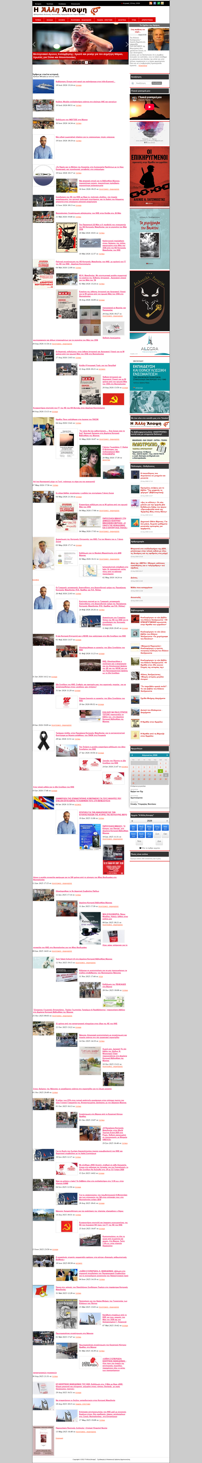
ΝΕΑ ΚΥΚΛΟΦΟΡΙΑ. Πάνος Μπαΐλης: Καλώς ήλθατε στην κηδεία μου (115, 916)
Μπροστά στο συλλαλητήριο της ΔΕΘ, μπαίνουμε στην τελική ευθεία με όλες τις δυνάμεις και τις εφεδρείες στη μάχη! (149, 551)
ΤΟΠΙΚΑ (38, 20)
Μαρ (149, 828)
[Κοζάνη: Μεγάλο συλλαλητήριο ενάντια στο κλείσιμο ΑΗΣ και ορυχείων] (43, 111)
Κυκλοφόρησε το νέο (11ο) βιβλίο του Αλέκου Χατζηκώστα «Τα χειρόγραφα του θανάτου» (154, 635)
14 (155, 771)
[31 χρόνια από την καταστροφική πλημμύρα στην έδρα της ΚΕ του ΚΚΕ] (43, 1035)
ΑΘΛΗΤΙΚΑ (122, 20)
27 (149, 779)
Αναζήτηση (62, 4)
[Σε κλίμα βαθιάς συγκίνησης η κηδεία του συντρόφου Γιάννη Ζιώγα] (43, 502)
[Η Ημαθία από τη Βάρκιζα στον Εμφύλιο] (135, 739)
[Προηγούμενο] (132, 755)
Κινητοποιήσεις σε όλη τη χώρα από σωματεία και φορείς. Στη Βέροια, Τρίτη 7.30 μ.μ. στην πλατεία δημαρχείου (114, 1241)
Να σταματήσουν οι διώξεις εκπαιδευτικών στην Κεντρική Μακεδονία (85, 1400)
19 (144, 775)
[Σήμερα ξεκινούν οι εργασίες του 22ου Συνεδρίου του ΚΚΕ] (67, 708)
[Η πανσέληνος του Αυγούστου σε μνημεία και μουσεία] (135, 478)
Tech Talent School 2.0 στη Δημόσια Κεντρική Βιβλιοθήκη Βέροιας (84, 959)
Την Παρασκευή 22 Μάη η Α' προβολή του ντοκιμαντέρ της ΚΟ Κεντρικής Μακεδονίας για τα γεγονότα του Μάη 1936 (103, 227)
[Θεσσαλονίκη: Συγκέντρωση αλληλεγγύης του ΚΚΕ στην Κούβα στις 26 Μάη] (43, 222)
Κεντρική (38, 4)
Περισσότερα (143, 65)
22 (160, 775)
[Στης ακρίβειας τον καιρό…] (159, 50)
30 (166, 779)
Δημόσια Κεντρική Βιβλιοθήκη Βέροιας (95, 903)
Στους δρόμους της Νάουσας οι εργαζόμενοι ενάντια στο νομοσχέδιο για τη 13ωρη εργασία (72, 1089)
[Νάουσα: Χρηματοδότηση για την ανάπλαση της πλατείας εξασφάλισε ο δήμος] (43, 1221)
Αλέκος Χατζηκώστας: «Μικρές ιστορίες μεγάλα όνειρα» (152, 676)
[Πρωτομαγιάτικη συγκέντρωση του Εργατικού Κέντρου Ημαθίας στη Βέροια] (67, 1358)
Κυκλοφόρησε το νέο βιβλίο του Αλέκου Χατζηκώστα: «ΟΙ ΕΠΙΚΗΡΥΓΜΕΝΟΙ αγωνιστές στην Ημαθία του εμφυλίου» (154, 621)
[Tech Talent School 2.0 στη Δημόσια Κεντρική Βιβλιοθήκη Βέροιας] (43, 968)
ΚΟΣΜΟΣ (62, 20)
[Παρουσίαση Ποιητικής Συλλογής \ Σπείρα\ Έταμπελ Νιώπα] (43, 1455)
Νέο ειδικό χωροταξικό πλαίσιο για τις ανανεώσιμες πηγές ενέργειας (85, 137)
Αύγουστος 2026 (149, 755)
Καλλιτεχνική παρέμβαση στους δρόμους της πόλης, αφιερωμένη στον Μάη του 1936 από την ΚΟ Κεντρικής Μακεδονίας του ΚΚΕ (114, 245)
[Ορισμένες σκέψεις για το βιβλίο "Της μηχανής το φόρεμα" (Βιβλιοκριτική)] (135, 493)
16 (166, 771)
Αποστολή (136, 597)
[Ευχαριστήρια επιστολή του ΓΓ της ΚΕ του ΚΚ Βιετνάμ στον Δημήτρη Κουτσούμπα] (113, 405)
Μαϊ (165, 828)
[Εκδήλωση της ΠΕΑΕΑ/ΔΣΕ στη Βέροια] (90, 998)
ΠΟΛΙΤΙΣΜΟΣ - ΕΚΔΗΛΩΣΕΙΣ (81, 20)
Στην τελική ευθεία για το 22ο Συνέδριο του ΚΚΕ (53, 787)
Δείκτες (134, 578)
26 (144, 779)
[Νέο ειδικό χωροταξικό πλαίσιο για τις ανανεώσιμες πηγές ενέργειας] (43, 158)
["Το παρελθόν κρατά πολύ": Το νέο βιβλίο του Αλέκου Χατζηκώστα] (135, 692)
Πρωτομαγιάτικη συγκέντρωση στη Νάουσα (74, 1333)
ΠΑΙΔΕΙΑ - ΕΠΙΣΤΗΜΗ (104, 20)
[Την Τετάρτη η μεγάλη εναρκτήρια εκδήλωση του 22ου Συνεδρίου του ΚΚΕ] (67, 756)
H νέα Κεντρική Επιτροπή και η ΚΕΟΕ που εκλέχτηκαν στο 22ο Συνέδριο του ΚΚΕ (91, 636)
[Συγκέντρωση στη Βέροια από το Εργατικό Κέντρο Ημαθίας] (67, 1128)
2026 (149, 821)
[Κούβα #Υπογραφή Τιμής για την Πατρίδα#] (67, 375)
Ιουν (133, 835)
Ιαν (133, 828)
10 (133, 771)
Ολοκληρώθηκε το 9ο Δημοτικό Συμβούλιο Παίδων (77, 891)
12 (144, 771)
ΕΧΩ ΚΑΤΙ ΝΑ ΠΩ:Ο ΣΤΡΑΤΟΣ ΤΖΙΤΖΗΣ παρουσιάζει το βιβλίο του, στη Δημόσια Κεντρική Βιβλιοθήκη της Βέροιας (115, 717)
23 (166, 775)
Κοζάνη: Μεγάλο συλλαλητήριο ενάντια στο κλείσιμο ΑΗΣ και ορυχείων (86, 102)
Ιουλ (141, 835)
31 (133, 783)
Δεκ (159, 841)
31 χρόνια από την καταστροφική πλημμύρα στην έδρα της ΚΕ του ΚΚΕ (86, 1024)
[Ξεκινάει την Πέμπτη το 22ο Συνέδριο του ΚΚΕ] (90, 770)
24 (133, 779)
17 (133, 775)
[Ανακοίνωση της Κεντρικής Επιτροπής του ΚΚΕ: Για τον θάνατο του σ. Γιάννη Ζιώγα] (43, 569)
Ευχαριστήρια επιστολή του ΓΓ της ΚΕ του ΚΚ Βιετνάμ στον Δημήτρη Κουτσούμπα (69, 408)
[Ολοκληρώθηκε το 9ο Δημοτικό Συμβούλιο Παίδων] (43, 901)
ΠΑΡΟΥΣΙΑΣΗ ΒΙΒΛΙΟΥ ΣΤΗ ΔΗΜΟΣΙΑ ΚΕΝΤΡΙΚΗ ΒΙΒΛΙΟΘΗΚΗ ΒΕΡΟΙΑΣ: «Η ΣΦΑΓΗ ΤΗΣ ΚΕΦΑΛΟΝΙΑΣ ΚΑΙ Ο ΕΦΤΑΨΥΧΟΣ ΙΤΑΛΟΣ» (115, 523)
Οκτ (165, 834)
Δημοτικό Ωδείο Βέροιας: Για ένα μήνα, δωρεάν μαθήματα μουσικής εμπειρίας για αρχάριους (154, 525)
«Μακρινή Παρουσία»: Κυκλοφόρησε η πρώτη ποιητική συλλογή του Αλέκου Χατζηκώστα (154, 649)
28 (155, 779)
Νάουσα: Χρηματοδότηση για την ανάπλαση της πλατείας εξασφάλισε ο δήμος (90, 1211)
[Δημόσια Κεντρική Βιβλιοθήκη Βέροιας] (67, 916)
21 (155, 775)
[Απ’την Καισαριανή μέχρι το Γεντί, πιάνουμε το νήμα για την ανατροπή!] (113, 478)
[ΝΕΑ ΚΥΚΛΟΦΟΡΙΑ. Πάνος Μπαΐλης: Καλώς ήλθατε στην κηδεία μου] (90, 944)
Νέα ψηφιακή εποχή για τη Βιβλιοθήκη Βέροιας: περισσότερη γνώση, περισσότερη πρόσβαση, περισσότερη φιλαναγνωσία (99, 183)
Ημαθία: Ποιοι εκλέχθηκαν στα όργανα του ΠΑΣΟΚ (77, 419)
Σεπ (157, 834)
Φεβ (141, 828)
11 (139, 771)
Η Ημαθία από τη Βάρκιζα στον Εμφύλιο (152, 735)
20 (149, 775)
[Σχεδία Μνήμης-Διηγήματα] (135, 703)
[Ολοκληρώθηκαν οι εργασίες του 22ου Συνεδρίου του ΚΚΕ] (67, 657)
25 (139, 779)
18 (139, 775)
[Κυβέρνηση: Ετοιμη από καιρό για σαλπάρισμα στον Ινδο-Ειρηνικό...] (43, 93)
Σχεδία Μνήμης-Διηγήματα (153, 698)
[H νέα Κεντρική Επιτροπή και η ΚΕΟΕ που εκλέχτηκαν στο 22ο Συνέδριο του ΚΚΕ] (43, 645)
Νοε (139, 841)
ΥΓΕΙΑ (134, 20)
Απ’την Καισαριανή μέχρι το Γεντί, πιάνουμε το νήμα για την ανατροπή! (64, 482)
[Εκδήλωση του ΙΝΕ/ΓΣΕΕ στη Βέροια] (43, 128)
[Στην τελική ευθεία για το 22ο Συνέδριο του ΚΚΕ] (113, 784)
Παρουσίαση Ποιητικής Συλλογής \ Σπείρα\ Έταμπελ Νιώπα (81, 1428)
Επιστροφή (59, 1438)
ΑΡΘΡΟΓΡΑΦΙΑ (147, 20)
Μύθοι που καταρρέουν (141, 587)
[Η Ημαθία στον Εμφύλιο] (135, 727)
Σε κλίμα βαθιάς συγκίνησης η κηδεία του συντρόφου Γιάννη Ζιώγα (85, 493)
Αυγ (149, 835)
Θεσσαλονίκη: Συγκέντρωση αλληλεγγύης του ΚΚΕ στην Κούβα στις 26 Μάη (88, 213)
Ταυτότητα (50, 4)
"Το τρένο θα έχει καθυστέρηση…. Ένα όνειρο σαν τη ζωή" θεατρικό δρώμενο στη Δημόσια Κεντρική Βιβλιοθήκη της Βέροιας (102, 433)
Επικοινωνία (75, 4)
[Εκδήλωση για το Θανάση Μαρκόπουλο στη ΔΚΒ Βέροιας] (67, 565)
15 (160, 771)
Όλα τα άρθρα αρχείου (150, 848)
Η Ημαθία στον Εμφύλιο (152, 722)
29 (160, 779)
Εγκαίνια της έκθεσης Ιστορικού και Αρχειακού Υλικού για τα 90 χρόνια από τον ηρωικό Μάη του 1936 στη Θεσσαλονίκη (102, 294)
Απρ (157, 828)
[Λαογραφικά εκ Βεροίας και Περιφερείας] (90, 335)
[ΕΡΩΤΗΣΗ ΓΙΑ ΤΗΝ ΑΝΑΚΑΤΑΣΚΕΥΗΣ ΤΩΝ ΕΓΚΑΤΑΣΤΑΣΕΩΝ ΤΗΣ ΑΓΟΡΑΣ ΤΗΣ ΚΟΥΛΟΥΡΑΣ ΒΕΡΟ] (67, 834)
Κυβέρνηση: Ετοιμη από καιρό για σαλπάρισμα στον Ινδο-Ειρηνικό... (85, 82)
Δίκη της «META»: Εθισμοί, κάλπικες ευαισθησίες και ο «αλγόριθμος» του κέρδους (148, 565)
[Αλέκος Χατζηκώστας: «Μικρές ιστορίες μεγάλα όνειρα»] (135, 680)
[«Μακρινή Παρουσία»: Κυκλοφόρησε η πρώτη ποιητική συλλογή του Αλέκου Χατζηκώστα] (135, 651)
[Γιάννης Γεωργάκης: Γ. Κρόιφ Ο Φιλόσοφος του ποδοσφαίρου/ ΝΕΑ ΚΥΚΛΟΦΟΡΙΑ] (90, 477)
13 (149, 771)
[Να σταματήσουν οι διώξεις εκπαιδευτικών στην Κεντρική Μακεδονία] (43, 1410)
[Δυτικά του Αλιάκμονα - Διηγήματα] (135, 715)
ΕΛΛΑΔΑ (50, 20)
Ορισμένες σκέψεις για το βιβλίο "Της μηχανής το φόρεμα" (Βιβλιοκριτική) (152, 490)
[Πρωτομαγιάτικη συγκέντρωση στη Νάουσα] (43, 1345)
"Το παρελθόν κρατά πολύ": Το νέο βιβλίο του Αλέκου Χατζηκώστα (154, 688)
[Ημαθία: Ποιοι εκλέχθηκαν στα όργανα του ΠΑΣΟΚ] (43, 445)
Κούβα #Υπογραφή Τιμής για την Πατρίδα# (97, 365)
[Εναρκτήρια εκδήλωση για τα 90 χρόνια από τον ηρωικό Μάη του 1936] (67, 531)
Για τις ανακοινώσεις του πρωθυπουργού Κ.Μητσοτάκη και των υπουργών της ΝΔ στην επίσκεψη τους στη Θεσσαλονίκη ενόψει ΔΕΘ (103, 1197)
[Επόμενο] (167, 755)
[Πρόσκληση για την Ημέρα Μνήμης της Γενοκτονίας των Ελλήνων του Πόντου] (67, 1328)
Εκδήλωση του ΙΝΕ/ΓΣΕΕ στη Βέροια (72, 120)
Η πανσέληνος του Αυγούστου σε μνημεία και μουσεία (153, 475)
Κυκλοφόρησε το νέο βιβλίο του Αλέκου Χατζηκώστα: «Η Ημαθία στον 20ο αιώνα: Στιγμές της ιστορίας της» (154, 663)
